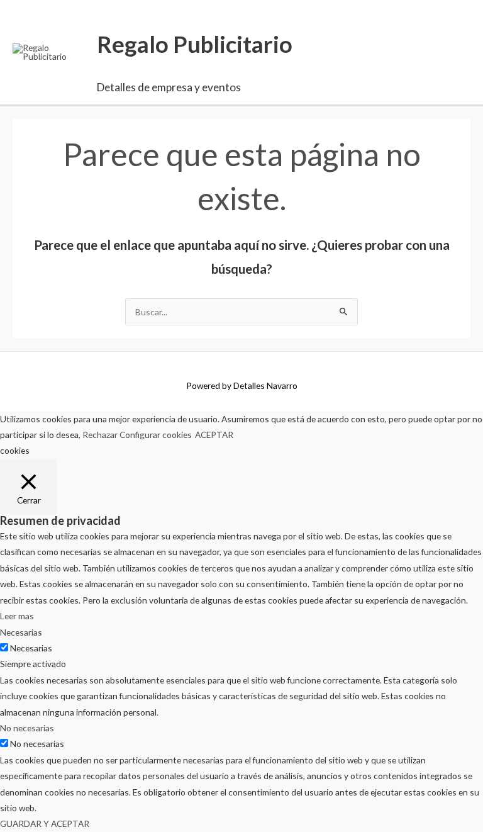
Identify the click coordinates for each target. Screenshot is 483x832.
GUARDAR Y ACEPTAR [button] (44, 823)
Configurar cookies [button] (155, 434)
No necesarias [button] (27, 727)
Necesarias (31, 648)
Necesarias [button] (21, 632)
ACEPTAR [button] (214, 434)
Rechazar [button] (100, 434)
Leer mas (17, 615)
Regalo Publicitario (194, 44)
